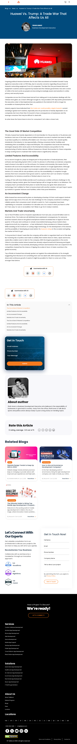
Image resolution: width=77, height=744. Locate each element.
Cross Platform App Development (14, 651)
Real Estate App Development (13, 679)
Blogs (6, 8)
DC (40, 720)
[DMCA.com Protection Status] (11, 736)
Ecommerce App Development (13, 676)
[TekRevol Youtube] (17, 731)
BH (58, 720)
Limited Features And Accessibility (17, 311)
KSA (63, 720)
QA (53, 720)
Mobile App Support (10, 642)
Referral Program (10, 700)
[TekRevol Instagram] (21, 731)
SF (20, 720)
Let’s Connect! (39, 615)
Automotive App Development (13, 667)
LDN (68, 720)
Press (6, 706)
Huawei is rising (46, 229)
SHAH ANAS (37, 25)
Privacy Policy (51, 576)
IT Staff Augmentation (11, 685)
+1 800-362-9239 (9, 726)
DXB (49, 720)
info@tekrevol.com (22, 726)
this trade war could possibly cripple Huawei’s (46, 108)
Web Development (10, 636)
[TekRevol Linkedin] (26, 731)
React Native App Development (14, 654)
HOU (6, 720)
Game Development (10, 639)
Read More (31, 478)
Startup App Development (12, 645)
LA (44, 720)
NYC (35, 720)
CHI (30, 720)
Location (7, 709)
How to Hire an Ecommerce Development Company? (52, 466)
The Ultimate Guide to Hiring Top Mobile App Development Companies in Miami (21, 504)
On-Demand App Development (14, 673)
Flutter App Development (12, 648)
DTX (16, 720)
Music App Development (12, 682)
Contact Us (67, 739)
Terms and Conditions (45, 739)
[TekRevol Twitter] (12, 731)
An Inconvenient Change (14, 314)
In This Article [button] (14, 304)
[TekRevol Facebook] (7, 731)
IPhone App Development (12, 633)
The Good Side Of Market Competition (18, 308)
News (13, 8)
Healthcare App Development (13, 670)
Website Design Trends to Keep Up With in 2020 (20, 466)
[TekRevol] (21, 2)
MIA (25, 720)
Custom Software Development (14, 627)
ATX (11, 720)
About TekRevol (9, 697)
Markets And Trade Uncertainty (16, 317)
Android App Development (12, 630)
